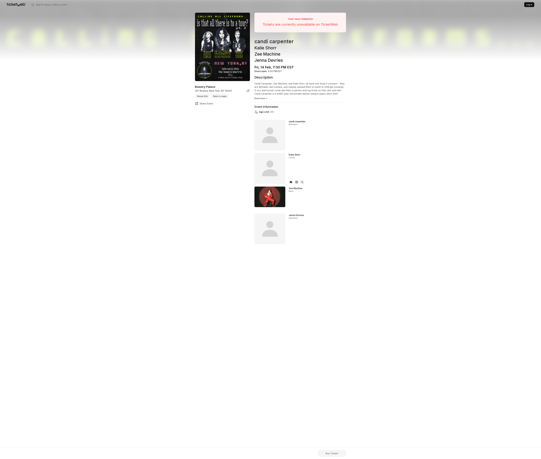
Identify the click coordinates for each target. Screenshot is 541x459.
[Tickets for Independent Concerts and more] (16, 4)
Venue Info (202, 96)
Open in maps (220, 96)
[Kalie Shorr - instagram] (296, 182)
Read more (259, 98)
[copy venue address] (248, 91)
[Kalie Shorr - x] (302, 182)
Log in (529, 4)
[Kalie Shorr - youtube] (291, 182)
